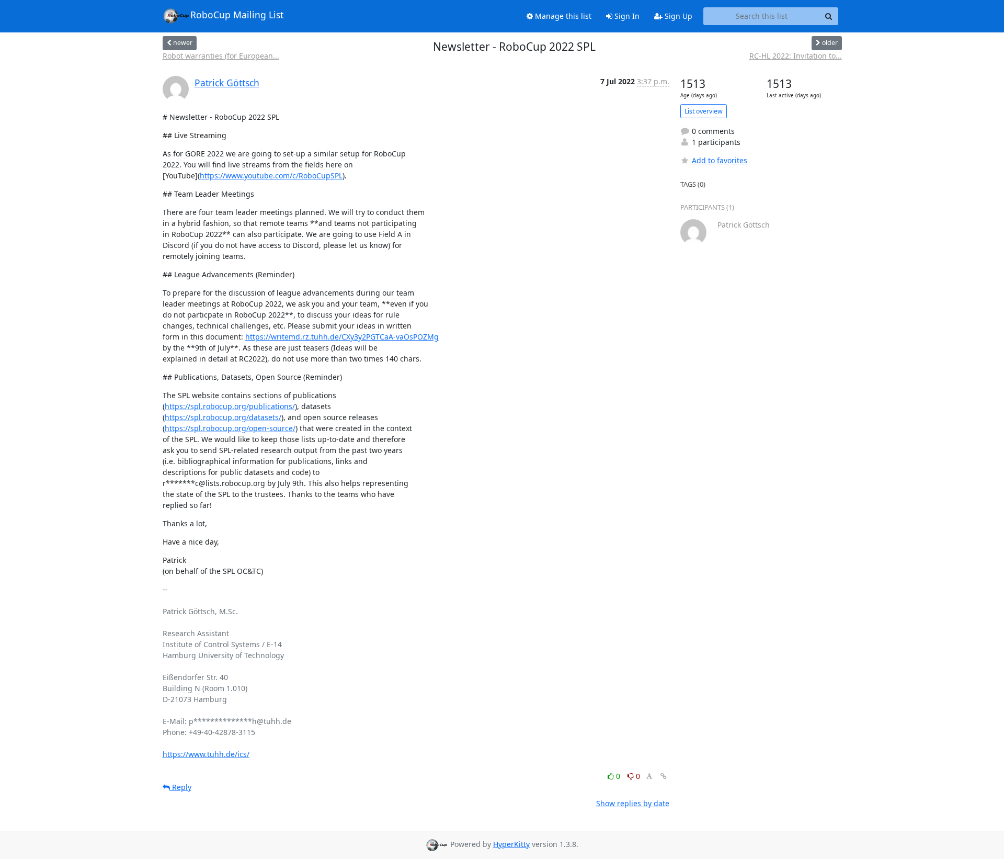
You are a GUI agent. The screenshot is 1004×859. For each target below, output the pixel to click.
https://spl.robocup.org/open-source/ (230, 428)
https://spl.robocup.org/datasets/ (223, 417)
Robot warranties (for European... (221, 56)
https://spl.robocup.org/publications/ (230, 406)
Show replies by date (632, 803)
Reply (180, 787)
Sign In (626, 16)
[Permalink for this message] (663, 776)
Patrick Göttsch (227, 82)
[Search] (828, 16)
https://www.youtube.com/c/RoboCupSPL (271, 175)
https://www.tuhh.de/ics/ (206, 754)
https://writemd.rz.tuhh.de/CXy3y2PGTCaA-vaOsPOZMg (342, 337)
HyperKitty (511, 844)
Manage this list (562, 16)
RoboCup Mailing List (236, 14)
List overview (703, 111)
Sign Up (677, 16)
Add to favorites (719, 160)
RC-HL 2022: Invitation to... (795, 56)
